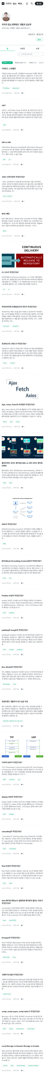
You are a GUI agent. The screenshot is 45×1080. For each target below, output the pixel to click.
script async (20, 1029)
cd (4, 289)
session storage (33, 1065)
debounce (16, 88)
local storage (21, 1065)
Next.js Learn (20, 62)
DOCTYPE (6, 957)
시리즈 (22, 48)
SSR (10, 483)
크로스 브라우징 (7, 196)
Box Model (6, 684)
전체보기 (7, 62)
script (11, 1029)
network (12, 779)
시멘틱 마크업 (7, 994)
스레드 (5, 363)
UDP (4, 779)
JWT (4, 125)
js (41, 62)
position (11, 613)
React (32, 62)
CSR (4, 483)
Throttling (6, 88)
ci (8, 289)
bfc (10, 578)
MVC (4, 231)
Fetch (5, 422)
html (4, 920)
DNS (4, 543)
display (11, 814)
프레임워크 (16, 326)
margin (11, 649)
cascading (12, 848)
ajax (11, 422)
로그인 (39, 4)
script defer (31, 1029)
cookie (5, 1065)
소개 (37, 48)
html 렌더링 (12, 920)
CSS (4, 578)
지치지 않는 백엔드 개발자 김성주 (16, 24)
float (10, 883)
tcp (19, 779)
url (9, 159)
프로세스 (12, 363)
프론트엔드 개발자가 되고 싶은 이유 (12, 721)
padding (19, 649)
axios (17, 422)
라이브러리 (6, 326)
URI (4, 159)
